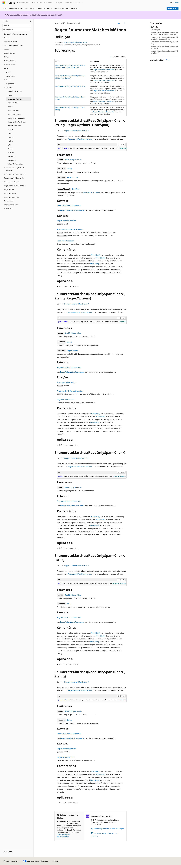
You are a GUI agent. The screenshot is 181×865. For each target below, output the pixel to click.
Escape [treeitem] (10, 107)
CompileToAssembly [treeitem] (15, 91)
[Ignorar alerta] (178, 14)
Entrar (176, 3)
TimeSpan (76, 189)
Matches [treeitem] (11, 137)
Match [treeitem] (10, 133)
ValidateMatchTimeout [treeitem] (15, 164)
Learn (57, 23)
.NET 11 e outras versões (68, 286)
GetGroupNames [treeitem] (13, 110)
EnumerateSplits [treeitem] (13, 103)
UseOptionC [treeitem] (12, 156)
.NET (63, 23)
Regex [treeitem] (8, 72)
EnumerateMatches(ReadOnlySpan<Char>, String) (164, 52)
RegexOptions (72, 177)
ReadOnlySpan (70, 160)
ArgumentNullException (66, 221)
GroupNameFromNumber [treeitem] (17, 118)
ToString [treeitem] (10, 149)
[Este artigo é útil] (166, 60)
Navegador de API (73, 23)
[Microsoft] (4, 2)
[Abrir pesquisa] (171, 3)
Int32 (69, 604)
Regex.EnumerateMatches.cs (75, 130)
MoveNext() (95, 255)
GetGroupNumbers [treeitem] (14, 114)
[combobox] (17, 25)
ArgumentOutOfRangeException (70, 229)
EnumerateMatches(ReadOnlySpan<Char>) (70, 86)
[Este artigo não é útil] (169, 60)
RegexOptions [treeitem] (9, 189)
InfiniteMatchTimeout (91, 192)
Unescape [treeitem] (11, 153)
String (69, 168)
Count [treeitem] (10, 95)
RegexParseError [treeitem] (10, 193)
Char (79, 160)
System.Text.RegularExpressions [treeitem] (15, 34)
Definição (154, 27)
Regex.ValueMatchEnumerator (103, 70)
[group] (92, 148)
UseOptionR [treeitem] (12, 160)
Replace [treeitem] (10, 141)
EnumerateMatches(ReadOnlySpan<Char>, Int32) (164, 47)
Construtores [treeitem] (10, 76)
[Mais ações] (125, 23)
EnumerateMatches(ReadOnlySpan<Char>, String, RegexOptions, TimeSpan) (164, 33)
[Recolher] (31, 21)
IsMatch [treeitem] (10, 130)
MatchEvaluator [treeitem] (9, 65)
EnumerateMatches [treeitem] (15, 99)
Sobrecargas (155, 30)
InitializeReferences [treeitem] (14, 126)
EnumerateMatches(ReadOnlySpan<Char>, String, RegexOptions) (164, 38)
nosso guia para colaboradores (63, 835)
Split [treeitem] (9, 145)
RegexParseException (65, 241)
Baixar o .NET (172, 8)
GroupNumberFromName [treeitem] (17, 122)
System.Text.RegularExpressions (75, 42)
